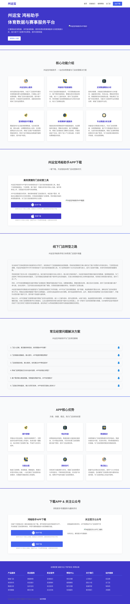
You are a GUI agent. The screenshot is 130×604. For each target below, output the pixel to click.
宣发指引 (50, 579)
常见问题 (70, 579)
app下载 (117, 3)
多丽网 (108, 590)
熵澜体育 (30, 579)
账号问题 (70, 586)
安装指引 (92, 3)
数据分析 (11, 586)
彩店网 (108, 579)
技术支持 (30, 586)
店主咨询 (50, 590)
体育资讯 (11, 582)
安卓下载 (38, 205)
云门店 (108, 3)
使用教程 (70, 582)
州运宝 (12, 3)
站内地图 (43, 599)
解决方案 (30, 590)
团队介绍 (89, 582)
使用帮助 (101, 3)
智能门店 (11, 579)
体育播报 (11, 590)
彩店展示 (30, 582)
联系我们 (89, 590)
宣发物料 (50, 582)
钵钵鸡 (108, 586)
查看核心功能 (14, 38)
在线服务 (70, 590)
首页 (85, 3)
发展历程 (89, 586)
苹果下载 (38, 216)
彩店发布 (50, 586)
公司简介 (89, 579)
